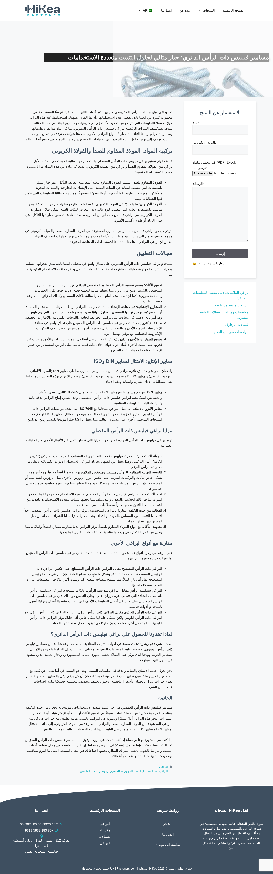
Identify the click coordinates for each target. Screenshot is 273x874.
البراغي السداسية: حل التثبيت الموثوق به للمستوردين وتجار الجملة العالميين (124, 771)
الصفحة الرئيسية (233, 10)
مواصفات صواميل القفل (231, 332)
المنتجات (209, 10)
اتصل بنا (166, 10)
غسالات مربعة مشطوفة (231, 305)
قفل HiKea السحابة (231, 810)
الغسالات (105, 837)
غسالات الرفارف (236, 325)
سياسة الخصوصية (168, 845)
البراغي (163, 766)
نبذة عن (185, 10)
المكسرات (105, 830)
